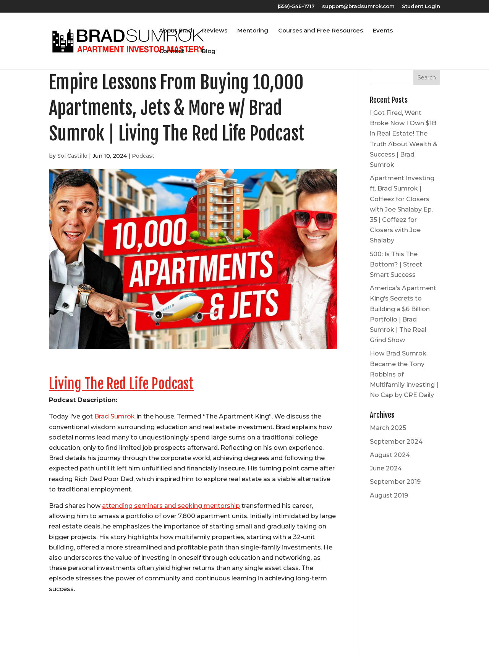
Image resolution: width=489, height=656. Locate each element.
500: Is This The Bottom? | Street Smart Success (396, 264)
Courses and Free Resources (320, 31)
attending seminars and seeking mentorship (171, 505)
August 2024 (390, 455)
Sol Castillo (72, 155)
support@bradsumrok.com (358, 6)
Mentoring (252, 31)
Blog (208, 51)
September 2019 (395, 481)
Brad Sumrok (114, 416)
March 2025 (388, 427)
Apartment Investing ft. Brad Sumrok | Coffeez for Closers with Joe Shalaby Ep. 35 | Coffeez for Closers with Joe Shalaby (402, 209)
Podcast (143, 155)
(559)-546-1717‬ (296, 6)
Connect (171, 51)
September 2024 (396, 441)
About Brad (175, 31)
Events (383, 31)
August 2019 (389, 495)
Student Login (421, 6)
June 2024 (386, 468)
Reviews (214, 31)
